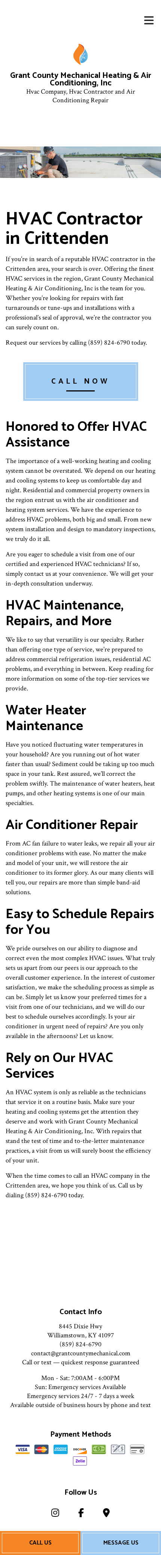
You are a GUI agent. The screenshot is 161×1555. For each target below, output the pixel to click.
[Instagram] (55, 1514)
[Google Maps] (106, 1514)
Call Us (40, 1543)
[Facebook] (80, 1514)
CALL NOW (80, 381)
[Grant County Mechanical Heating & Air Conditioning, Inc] (80, 54)
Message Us (121, 1543)
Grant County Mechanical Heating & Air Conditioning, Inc (80, 79)
